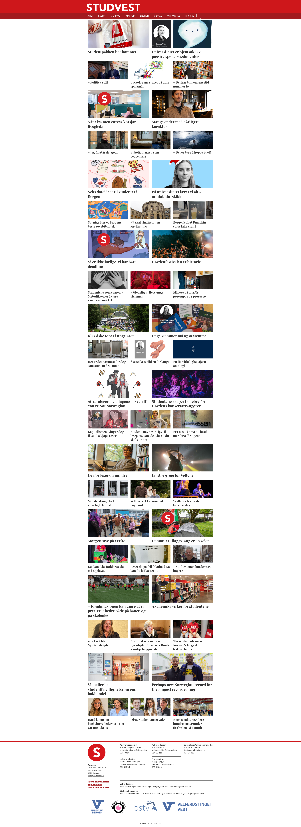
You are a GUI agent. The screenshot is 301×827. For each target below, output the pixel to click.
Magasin (130, 16)
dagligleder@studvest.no (194, 750)
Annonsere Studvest (98, 787)
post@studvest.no (96, 775)
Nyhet (90, 16)
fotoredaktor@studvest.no (163, 764)
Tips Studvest (95, 784)
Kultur (102, 16)
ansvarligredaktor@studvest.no (133, 750)
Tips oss (189, 16)
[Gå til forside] (113, 7)
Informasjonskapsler (98, 782)
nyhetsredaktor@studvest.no (132, 764)
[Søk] (200, 19)
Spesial (158, 16)
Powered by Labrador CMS (150, 823)
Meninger (116, 16)
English (144, 16)
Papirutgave (173, 16)
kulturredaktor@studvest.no (164, 750)
